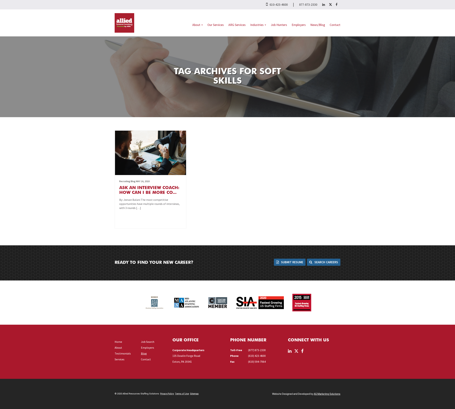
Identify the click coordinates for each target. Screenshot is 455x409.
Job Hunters (279, 25)
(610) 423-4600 (257, 356)
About (118, 347)
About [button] (196, 25)
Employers (299, 25)
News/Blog (317, 25)
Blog (144, 353)
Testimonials (123, 353)
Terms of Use (182, 393)
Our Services (215, 25)
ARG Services (237, 25)
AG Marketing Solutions (327, 393)
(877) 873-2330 (257, 350)
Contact (335, 25)
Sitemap (194, 393)
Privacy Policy (167, 393)
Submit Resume (291, 262)
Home (118, 341)
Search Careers (326, 262)
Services (119, 359)
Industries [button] (257, 25)
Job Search (147, 341)
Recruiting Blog (127, 181)
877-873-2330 (308, 4)
